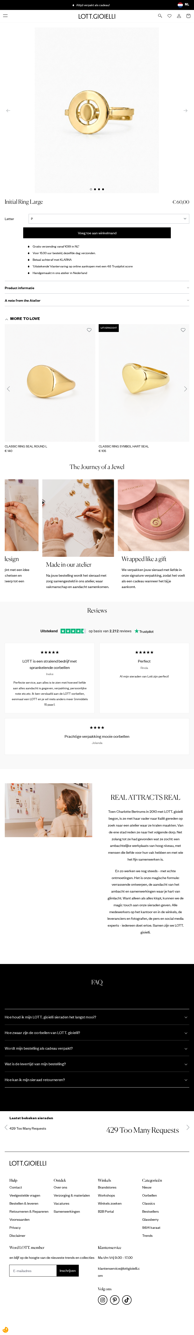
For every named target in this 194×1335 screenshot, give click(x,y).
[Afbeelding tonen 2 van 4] (95, 189)
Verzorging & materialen (72, 1195)
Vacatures (61, 1203)
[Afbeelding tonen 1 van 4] (91, 189)
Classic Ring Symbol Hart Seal (124, 446)
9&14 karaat (151, 1227)
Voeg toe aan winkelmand (97, 232)
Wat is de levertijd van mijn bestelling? (35, 1063)
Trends (147, 1235)
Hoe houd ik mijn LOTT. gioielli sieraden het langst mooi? (50, 1016)
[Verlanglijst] (170, 16)
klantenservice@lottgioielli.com (119, 1272)
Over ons (60, 1187)
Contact (15, 1187)
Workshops (106, 1195)
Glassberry (150, 1219)
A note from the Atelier (22, 300)
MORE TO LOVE (25, 319)
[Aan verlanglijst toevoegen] (89, 330)
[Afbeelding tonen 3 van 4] (99, 189)
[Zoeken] (160, 16)
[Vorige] (8, 110)
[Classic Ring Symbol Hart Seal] (144, 383)
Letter (12, 218)
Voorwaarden (19, 1219)
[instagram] (104, 1301)
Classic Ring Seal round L (26, 446)
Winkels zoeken (110, 1203)
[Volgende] (185, 110)
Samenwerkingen (67, 1211)
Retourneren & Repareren (28, 1211)
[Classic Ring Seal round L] (50, 383)
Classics (148, 1203)
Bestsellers (150, 1211)
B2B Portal (106, 1211)
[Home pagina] (97, 16)
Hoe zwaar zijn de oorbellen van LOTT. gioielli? (42, 1032)
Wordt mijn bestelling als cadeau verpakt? (39, 1048)
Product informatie (19, 287)
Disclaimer (17, 1235)
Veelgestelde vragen (24, 1195)
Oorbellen (149, 1195)
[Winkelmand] (188, 16)
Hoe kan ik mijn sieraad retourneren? (35, 1079)
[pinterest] (116, 1301)
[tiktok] (127, 1301)
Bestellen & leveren (23, 1203)
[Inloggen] (179, 16)
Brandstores (107, 1187)
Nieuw (146, 1187)
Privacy (15, 1227)
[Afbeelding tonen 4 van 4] (103, 189)
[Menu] (5, 16)
